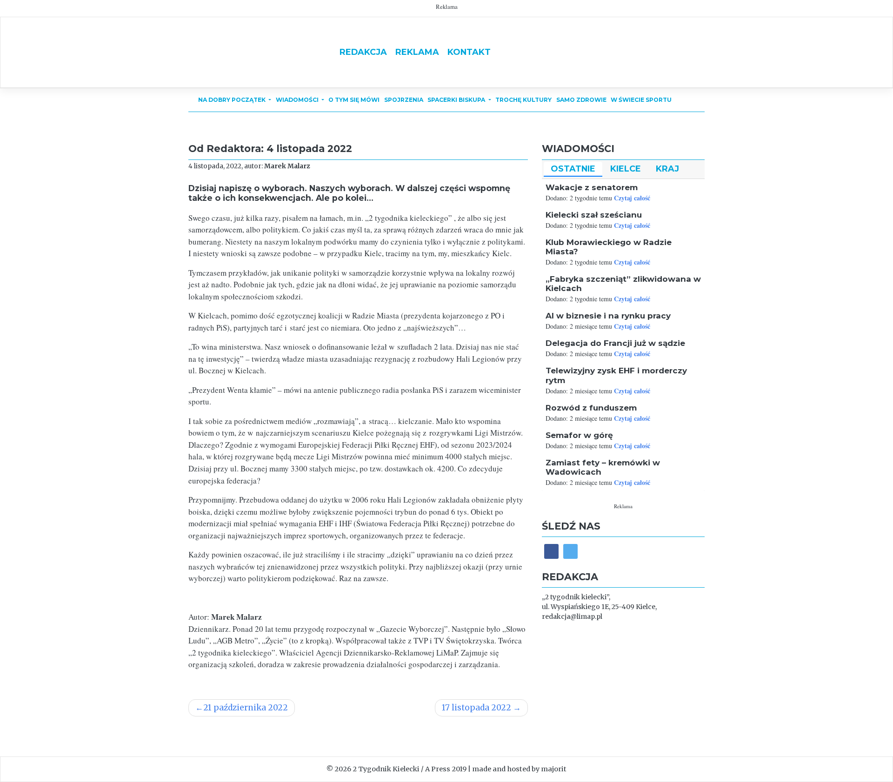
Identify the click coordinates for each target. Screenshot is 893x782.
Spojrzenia (403, 99)
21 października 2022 (245, 707)
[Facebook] (551, 551)
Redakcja (363, 52)
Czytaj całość (632, 198)
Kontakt (469, 52)
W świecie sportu (641, 99)
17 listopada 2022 (476, 707)
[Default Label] (570, 551)
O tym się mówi (354, 99)
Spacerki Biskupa (456, 99)
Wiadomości (298, 99)
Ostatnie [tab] (573, 168)
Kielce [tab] (625, 168)
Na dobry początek (232, 99)
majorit (553, 769)
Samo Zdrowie (581, 99)
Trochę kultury (523, 99)
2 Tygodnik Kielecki (386, 769)
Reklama (417, 52)
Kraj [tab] (667, 168)
